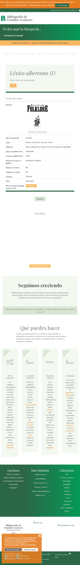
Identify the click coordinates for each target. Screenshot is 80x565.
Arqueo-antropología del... (41, 491)
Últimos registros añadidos (13, 478)
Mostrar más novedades (40, 266)
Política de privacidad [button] (28, 545)
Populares (13, 488)
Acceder (30, 186)
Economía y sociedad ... (51, 248)
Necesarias (11, 556)
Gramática (68, 494)
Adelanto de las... (41, 474)
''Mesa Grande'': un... (41, 483)
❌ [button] (39, 536)
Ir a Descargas (62, 5)
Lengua (66, 491)
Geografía (66, 484)
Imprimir (40, 199)
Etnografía (67, 481)
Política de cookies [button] (12, 545)
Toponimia (68, 501)
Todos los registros (13, 474)
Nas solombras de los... (29, 248)
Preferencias (23, 556)
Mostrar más (40, 495)
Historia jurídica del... (61, 226)
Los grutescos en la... (40, 226)
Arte (66, 474)
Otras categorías (67, 508)
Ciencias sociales (66, 478)
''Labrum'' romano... (41, 487)
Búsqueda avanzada (13, 35)
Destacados (13, 484)
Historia (67, 488)
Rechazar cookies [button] (13, 550)
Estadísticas (11, 558)
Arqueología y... (41, 479)
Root (22, 230)
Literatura (66, 504)
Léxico (67, 498)
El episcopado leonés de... (18, 226)
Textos (66, 511)
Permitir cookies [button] (30, 550)
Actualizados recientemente (13, 481)
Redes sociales (24, 558)
